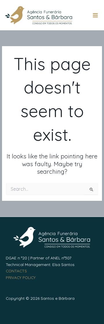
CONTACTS (16, 270)
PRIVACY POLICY (21, 277)
